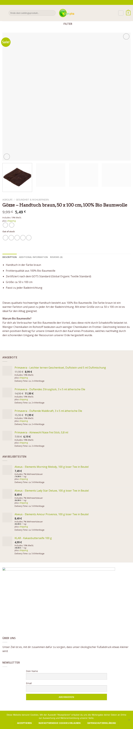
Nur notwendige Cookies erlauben (60, 723)
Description (9, 257)
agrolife (7, 199)
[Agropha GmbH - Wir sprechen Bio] (66, 13)
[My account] (120, 13)
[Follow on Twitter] (71, 2)
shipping (11, 220)
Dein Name (32, 671)
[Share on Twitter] (17, 237)
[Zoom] (7, 156)
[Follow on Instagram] (68, 2)
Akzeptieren (24, 723)
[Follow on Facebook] (65, 2)
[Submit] (52, 13)
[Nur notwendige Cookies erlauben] (129, 720)
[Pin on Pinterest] (28, 237)
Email (29, 683)
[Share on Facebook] (11, 237)
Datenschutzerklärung (101, 723)
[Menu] (4, 13)
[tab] (9, 257)
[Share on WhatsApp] (5, 237)
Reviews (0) (56, 257)
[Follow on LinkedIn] (74, 2)
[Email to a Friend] (23, 237)
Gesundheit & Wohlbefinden (32, 199)
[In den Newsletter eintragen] (61, 2)
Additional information (33, 257)
